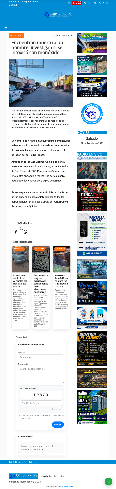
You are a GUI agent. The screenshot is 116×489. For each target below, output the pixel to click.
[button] (69, 2)
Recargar (56, 409)
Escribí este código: (28, 388)
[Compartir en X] (21, 229)
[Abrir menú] (5, 27)
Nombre (21, 352)
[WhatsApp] (84, 2)
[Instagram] (94, 2)
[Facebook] (89, 2)
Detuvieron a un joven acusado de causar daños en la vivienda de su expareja (41, 284)
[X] (99, 2)
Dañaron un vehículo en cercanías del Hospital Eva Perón (20, 281)
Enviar (57, 424)
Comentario (23, 364)
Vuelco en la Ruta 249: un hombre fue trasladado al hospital (61, 281)
